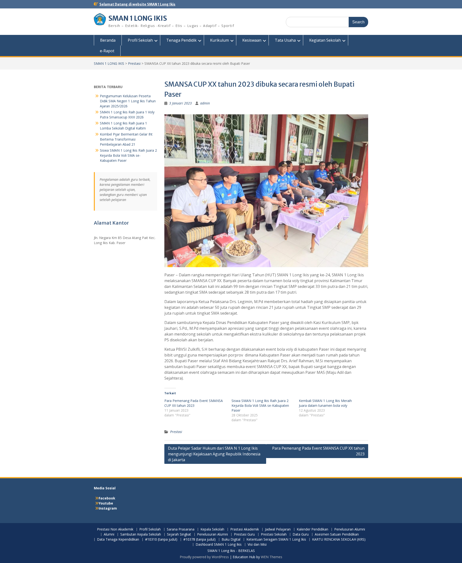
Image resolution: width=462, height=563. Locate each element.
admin (205, 103)
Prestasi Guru (244, 534)
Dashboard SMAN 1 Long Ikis (219, 544)
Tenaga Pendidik (181, 40)
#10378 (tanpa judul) (199, 539)
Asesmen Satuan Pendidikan (337, 534)
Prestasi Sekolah (274, 534)
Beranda (108, 40)
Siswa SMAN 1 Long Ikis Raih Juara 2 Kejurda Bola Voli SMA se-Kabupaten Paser (260, 405)
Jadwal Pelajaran (278, 529)
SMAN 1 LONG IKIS (137, 18)
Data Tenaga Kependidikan (118, 539)
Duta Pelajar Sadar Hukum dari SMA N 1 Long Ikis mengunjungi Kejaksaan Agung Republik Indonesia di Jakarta (214, 454)
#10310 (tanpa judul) (161, 539)
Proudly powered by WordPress (204, 557)
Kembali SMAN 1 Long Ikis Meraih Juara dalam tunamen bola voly (325, 403)
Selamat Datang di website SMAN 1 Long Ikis (137, 4)
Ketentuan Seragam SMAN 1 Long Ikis (276, 539)
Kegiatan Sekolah (325, 40)
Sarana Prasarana (180, 529)
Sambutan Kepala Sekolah (140, 534)
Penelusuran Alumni (349, 529)
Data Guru (301, 534)
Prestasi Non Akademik (115, 529)
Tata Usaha (285, 40)
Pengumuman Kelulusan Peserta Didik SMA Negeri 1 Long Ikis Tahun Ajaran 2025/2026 (128, 101)
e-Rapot (107, 50)
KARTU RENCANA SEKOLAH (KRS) (339, 539)
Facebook (107, 498)
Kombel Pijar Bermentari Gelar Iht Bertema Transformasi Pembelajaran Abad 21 (126, 139)
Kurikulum (219, 40)
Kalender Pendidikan (312, 529)
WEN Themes (271, 557)
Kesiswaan (251, 40)
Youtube (106, 503)
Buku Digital (231, 539)
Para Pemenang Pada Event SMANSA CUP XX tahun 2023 (193, 403)
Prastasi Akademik (244, 529)
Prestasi (134, 63)
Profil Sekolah (140, 40)
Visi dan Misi (257, 544)
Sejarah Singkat (179, 534)
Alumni (109, 534)
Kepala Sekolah (212, 529)
